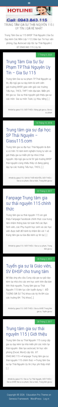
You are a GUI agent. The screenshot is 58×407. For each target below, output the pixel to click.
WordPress (35, 398)
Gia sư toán (34, 181)
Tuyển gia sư (47, 311)
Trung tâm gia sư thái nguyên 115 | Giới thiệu (26, 331)
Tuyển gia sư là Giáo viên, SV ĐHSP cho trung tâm (28, 268)
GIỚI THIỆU (28, 110)
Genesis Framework (19, 398)
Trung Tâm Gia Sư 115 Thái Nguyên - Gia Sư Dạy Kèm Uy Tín (29, 14)
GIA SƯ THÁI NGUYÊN (33, 178)
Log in (46, 398)
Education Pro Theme (37, 394)
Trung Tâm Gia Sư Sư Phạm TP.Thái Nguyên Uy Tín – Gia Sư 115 (28, 67)
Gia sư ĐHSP (38, 308)
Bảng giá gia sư (40, 110)
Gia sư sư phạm (23, 181)
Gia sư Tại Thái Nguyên (32, 379)
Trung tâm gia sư (45, 181)
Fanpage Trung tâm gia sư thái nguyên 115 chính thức (28, 203)
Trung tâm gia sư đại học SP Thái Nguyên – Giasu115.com (28, 135)
